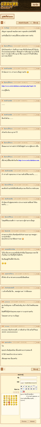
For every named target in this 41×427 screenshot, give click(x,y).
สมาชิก (35, 4)
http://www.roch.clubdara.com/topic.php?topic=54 (19, 86)
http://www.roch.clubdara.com (28, 160)
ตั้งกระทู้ (35, 23)
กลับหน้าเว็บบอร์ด (23, 23)
